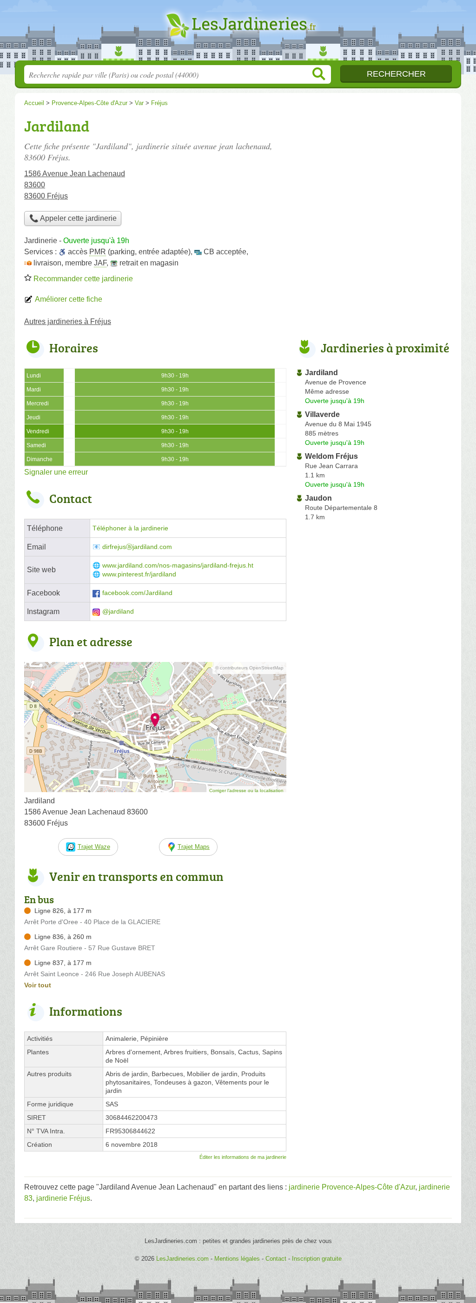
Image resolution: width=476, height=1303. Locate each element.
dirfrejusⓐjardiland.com (137, 546)
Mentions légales (237, 1258)
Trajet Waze (94, 846)
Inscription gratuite (317, 1258)
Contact (275, 1258)
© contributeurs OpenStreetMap (249, 667)
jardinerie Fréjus (63, 1198)
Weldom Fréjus (331, 456)
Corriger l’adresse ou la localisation (246, 790)
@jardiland (118, 611)
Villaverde (322, 414)
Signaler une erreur (56, 472)
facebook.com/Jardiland (137, 592)
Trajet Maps (194, 846)
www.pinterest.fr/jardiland (139, 574)
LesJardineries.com (238, 33)
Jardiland (321, 373)
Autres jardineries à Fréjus (67, 321)
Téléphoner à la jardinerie (130, 528)
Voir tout (37, 985)
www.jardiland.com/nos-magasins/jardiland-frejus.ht (177, 565)
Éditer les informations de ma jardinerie (242, 1157)
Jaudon (318, 498)
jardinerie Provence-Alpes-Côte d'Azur (352, 1187)
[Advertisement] (374, 179)
